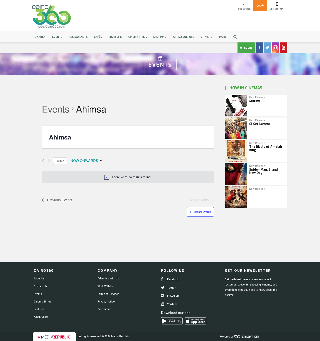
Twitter (171, 288)
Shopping (159, 36)
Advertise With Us (108, 278)
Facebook (173, 279)
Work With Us (106, 286)
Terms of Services (108, 294)
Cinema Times (137, 36)
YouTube (172, 304)
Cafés (98, 36)
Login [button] (248, 47)
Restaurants (78, 36)
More (223, 36)
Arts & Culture (183, 36)
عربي (260, 5)
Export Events (202, 212)
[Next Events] (48, 161)
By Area (40, 36)
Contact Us (40, 286)
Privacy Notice (106, 301)
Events (57, 36)
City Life (206, 36)
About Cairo (41, 316)
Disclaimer (104, 309)
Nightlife (115, 36)
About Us (39, 278)
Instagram (173, 295)
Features (39, 309)
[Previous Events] (43, 161)
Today (60, 160)
